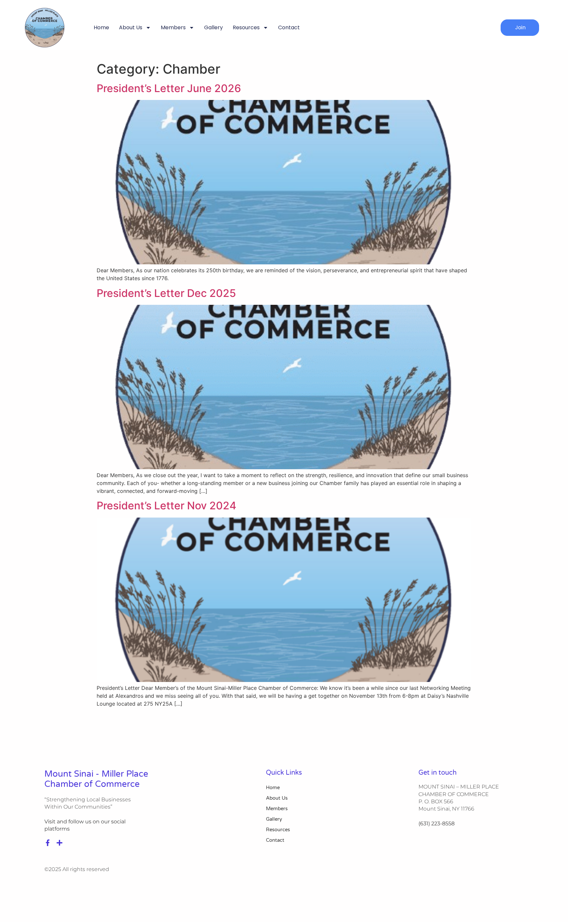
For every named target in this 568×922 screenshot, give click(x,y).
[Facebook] (47, 842)
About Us (130, 27)
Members (173, 27)
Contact (289, 27)
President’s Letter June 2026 (169, 88)
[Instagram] (59, 842)
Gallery (213, 27)
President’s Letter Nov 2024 (166, 505)
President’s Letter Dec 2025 (166, 293)
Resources (246, 27)
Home (101, 27)
